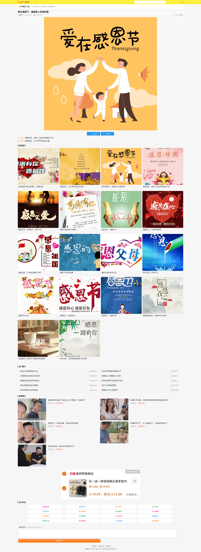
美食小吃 (93, 385)
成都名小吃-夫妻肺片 (110, 390)
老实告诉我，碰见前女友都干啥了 (61, 446)
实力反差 (118, 516)
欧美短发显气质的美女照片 (112, 381)
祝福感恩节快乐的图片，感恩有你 (30, 186)
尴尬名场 (45, 521)
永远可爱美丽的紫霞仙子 (111, 371)
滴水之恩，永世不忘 (150, 272)
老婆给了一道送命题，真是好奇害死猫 (63, 423)
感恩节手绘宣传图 (66, 272)
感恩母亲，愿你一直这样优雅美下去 (39, 138)
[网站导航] (182, 2)
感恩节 (21, 15)
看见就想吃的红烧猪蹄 (29, 385)
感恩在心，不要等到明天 (152, 229)
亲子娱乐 (118, 507)
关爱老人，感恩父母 (109, 315)
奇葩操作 (155, 516)
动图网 (27, 2)
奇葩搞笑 (118, 511)
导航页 (108, 546)
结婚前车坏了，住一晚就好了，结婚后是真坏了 (149, 423)
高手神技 (45, 516)
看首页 (101, 546)
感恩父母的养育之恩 (109, 272)
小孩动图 (118, 521)
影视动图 (82, 521)
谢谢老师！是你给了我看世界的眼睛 (31, 358)
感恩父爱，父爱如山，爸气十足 (30, 229)
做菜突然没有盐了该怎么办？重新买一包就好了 (66, 400)
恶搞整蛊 (45, 507)
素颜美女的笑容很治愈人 (30, 381)
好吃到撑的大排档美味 (29, 390)
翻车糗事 (82, 511)
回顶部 (94, 546)
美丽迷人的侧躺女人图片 (111, 376)
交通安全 (45, 511)
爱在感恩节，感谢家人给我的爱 (113, 186)
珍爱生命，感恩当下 (109, 229)
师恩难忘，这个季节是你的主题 (37, 141)
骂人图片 (155, 507)
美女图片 (93, 371)
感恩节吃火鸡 (23, 315)
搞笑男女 (59, 403)
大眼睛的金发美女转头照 (30, 376)
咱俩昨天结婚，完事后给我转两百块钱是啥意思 (149, 400)
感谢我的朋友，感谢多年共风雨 (154, 315)
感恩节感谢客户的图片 (68, 229)
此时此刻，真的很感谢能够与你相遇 (73, 358)
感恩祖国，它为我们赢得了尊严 (30, 272)
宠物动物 (155, 521)
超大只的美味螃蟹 (109, 385)
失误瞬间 (82, 516)
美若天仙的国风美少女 (29, 371)
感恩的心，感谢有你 (67, 315)
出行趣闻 (155, 511)
